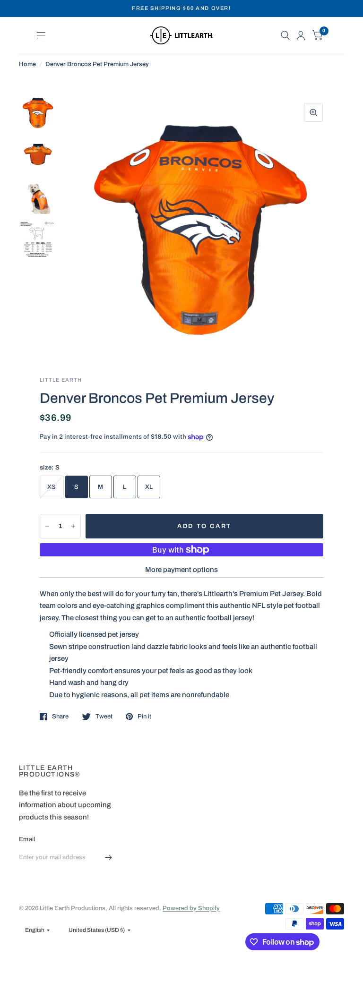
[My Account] (301, 35)
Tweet (103, 716)
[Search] (285, 35)
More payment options (181, 569)
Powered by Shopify (191, 908)
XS (51, 487)
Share (60, 716)
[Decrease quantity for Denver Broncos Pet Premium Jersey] (47, 526)
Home (27, 64)
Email (27, 839)
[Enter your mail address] (108, 857)
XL (149, 487)
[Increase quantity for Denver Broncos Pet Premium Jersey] (73, 526)
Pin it (144, 716)
